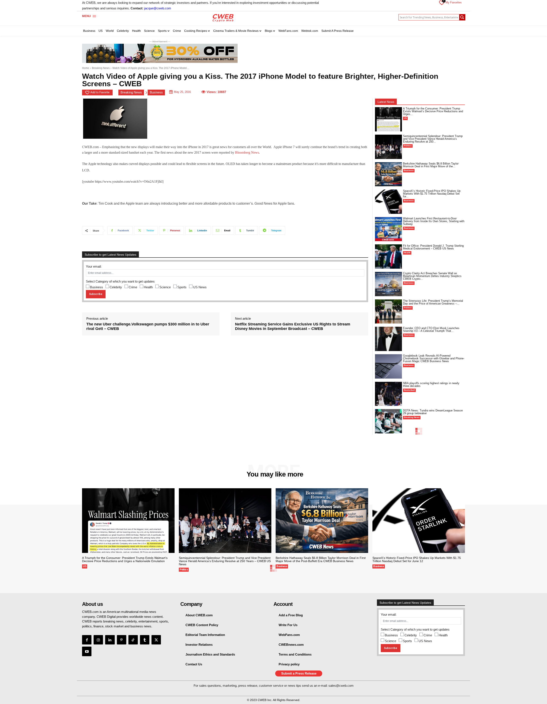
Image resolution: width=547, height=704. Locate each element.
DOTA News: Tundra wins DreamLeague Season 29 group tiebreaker (433, 412)
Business (156, 92)
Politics (408, 145)
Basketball (409, 390)
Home (85, 68)
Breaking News (101, 68)
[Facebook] (86, 639)
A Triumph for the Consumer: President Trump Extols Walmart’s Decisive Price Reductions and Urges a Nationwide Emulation (125, 559)
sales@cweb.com (341, 685)
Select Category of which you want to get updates (120, 281)
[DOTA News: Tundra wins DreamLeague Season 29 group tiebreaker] (388, 421)
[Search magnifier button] (462, 17)
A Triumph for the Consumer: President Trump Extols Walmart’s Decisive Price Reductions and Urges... (433, 111)
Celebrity (116, 287)
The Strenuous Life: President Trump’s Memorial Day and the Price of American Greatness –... (433, 302)
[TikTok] (133, 639)
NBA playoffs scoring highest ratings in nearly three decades (431, 385)
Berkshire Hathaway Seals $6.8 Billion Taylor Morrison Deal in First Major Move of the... (431, 165)
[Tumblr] (144, 639)
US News (200, 287)
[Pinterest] (121, 639)
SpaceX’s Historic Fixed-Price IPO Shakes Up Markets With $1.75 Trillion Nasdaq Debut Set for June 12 (416, 559)
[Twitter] (156, 639)
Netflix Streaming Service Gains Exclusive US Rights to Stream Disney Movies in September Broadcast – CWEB (292, 326)
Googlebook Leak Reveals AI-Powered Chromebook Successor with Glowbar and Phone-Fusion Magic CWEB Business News (433, 358)
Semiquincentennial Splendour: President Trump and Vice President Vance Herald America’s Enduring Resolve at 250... (433, 138)
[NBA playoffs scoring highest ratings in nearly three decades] (388, 394)
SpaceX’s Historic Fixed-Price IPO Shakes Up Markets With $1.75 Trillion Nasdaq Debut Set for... (431, 193)
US (405, 118)
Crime (133, 287)
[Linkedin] (110, 639)
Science (165, 287)
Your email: (93, 266)
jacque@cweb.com (157, 8)
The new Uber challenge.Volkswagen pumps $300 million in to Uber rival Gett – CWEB (147, 326)
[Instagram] (98, 639)
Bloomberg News (247, 152)
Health (148, 287)
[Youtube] (86, 651)
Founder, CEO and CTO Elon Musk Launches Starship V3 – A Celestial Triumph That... (431, 329)
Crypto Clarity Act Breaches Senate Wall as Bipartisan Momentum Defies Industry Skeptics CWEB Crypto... (432, 276)
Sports (182, 287)
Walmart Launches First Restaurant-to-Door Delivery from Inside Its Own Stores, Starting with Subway (433, 221)
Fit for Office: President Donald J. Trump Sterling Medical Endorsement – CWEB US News (433, 247)
